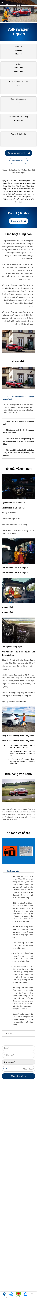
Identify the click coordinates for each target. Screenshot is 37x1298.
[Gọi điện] (18, 1293)
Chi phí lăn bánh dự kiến (17, 153)
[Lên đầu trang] (32, 1294)
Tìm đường (4, 1296)
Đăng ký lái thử (17, 221)
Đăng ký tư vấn (18, 1076)
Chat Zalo (11, 1296)
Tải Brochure (17, 161)
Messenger (25, 1296)
